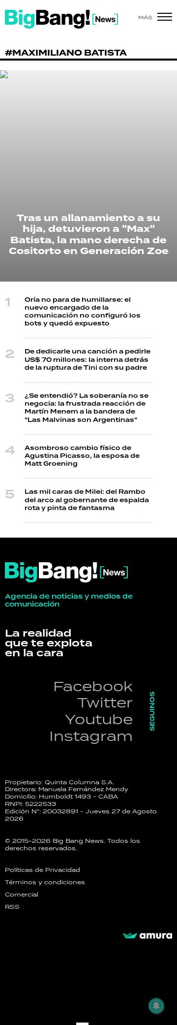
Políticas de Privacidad (42, 869)
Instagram (91, 736)
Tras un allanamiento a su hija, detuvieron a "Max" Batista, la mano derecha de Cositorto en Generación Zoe (89, 234)
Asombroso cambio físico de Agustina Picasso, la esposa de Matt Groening (82, 456)
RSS (12, 906)
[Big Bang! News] (61, 19)
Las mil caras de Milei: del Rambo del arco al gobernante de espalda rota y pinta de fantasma (87, 499)
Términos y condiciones (45, 882)
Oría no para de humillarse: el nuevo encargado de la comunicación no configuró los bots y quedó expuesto (83, 312)
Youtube (99, 719)
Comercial (21, 894)
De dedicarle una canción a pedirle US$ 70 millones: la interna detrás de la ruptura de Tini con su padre (87, 359)
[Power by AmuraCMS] (147, 935)
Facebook (93, 686)
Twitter (105, 702)
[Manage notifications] (156, 1006)
